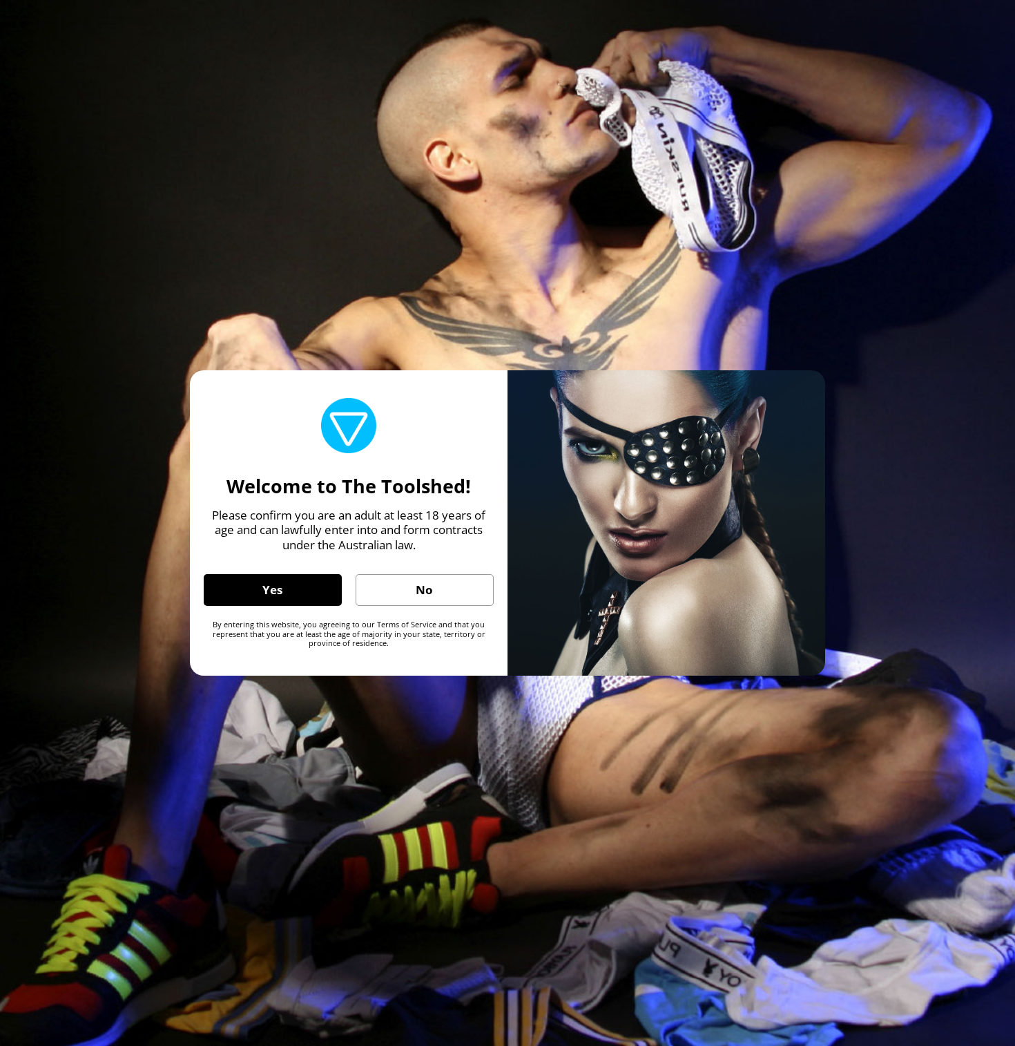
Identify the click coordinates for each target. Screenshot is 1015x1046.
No (424, 590)
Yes (272, 590)
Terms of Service (406, 624)
